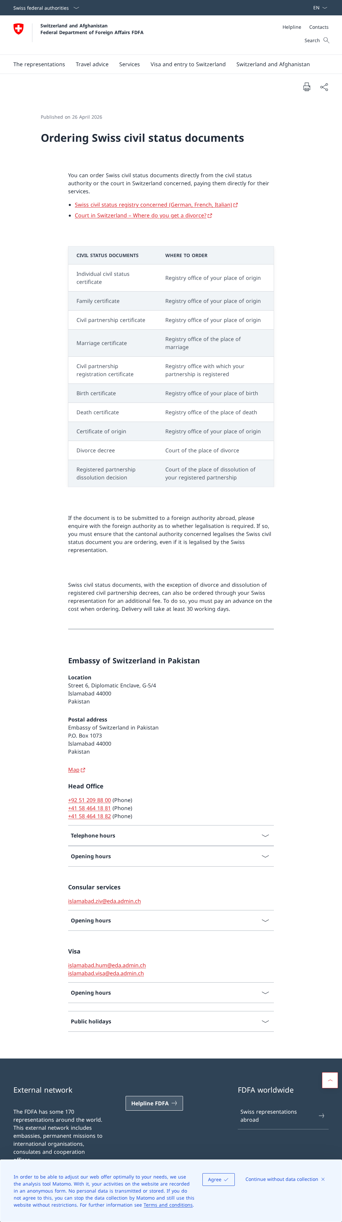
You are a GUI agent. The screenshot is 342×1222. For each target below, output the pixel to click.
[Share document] (324, 87)
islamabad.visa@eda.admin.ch (106, 973)
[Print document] (306, 86)
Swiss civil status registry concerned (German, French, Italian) (153, 204)
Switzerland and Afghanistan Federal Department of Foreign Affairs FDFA (92, 28)
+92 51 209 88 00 (89, 800)
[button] (92, 64)
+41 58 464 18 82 (89, 816)
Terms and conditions (168, 1205)
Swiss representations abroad (268, 1115)
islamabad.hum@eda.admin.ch (107, 965)
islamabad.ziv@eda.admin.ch (104, 901)
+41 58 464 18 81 (89, 808)
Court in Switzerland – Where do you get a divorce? (140, 215)
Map (73, 769)
